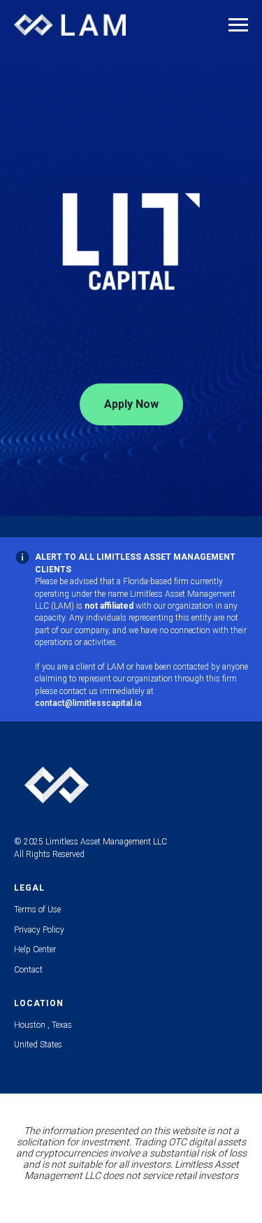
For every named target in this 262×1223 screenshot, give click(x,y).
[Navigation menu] (238, 25)
